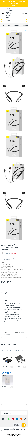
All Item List (16, 25)
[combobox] (12, 20)
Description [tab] (5, 293)
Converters (9, 350)
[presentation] (26, 404)
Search (25, 20)
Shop (8, 25)
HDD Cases (22, 350)
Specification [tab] (19, 293)
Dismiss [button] (14, 5)
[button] (25, 31)
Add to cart (11, 367)
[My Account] (23, 13)
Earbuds (8, 243)
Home (2, 25)
